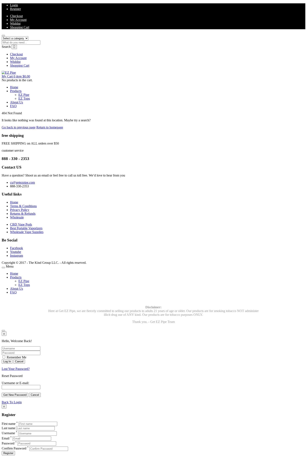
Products (16, 91)
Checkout (16, 16)
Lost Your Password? (16, 369)
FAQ (13, 106)
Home (14, 87)
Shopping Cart (19, 27)
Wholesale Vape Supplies (26, 232)
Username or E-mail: (15, 383)
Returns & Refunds (23, 213)
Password (8, 443)
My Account (18, 20)
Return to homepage (49, 127)
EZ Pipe (23, 94)
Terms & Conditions (23, 206)
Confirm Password (14, 448)
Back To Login (12, 402)
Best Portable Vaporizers (26, 228)
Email (5, 438)
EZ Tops (24, 98)
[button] (16, 76)
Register (15, 9)
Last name (8, 428)
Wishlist (15, 23)
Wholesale (17, 217)
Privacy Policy (19, 210)
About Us (16, 102)
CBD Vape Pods (21, 224)
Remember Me (16, 357)
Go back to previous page (19, 127)
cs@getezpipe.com (22, 182)
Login (14, 5)
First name (8, 423)
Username (8, 433)
